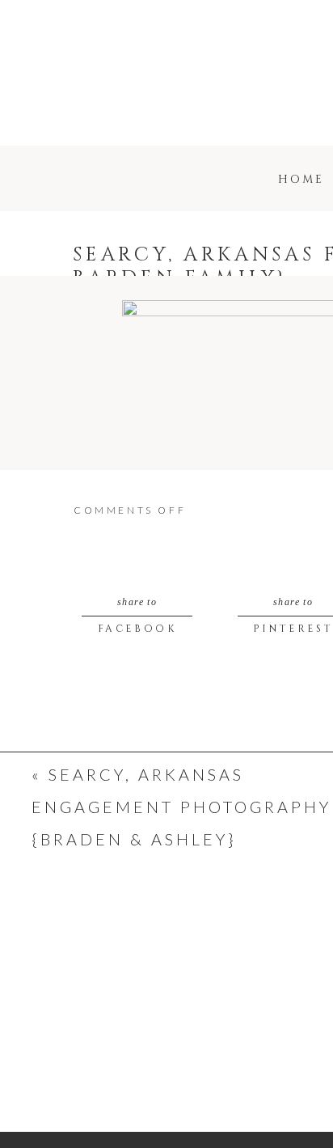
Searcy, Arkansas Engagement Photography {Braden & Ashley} (181, 807)
